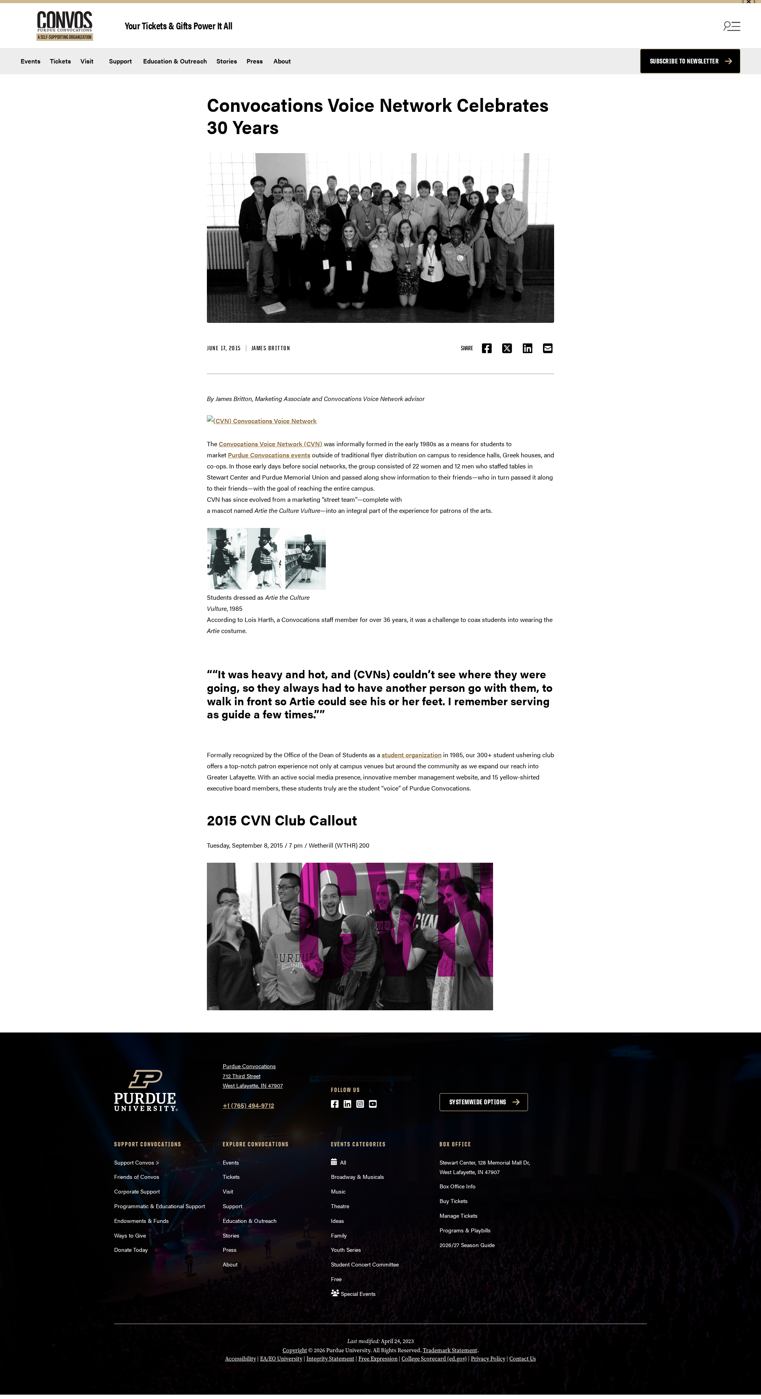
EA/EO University (281, 1359)
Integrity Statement (330, 1359)
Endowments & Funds (141, 1220)
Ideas (337, 1220)
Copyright (295, 1350)
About (282, 60)
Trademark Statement (450, 1350)
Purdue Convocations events (269, 454)
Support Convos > (136, 1162)
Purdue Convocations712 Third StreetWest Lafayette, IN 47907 (253, 1075)
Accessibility (240, 1359)
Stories (226, 60)
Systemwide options (477, 1102)
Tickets (60, 60)
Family (339, 1235)
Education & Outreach (174, 60)
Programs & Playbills (465, 1230)
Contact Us (522, 1359)
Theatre (340, 1206)
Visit (87, 60)
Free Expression (378, 1359)
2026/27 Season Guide (467, 1245)
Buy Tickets (454, 1201)
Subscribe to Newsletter (684, 61)
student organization (412, 754)
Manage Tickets (459, 1215)
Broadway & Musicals (357, 1176)
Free (336, 1279)
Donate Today (131, 1249)
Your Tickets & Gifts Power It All (179, 25)
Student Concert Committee (365, 1264)
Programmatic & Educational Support (159, 1206)
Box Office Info (458, 1186)
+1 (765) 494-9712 (248, 1105)
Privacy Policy (488, 1359)
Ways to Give (130, 1235)
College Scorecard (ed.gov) (434, 1359)
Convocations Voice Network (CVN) (270, 443)
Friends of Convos (136, 1176)
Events (30, 60)
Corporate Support (137, 1191)
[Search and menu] (730, 25)
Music (338, 1191)
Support (119, 60)
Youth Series (346, 1249)
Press (255, 60)
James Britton (271, 348)
